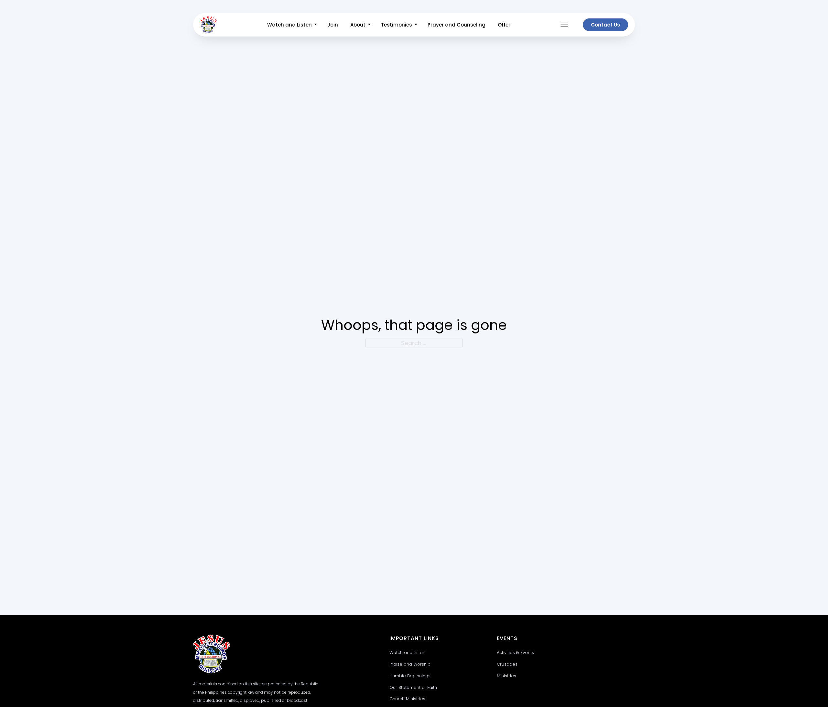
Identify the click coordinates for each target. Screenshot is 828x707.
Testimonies (396, 24)
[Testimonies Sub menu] (416, 24)
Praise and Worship (409, 664)
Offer (504, 24)
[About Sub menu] (369, 24)
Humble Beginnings (409, 676)
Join (332, 24)
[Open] (564, 25)
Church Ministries (407, 699)
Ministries (506, 676)
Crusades (507, 664)
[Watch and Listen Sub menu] (315, 24)
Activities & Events (515, 652)
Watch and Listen (289, 24)
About (357, 24)
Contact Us (605, 24)
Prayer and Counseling (456, 24)
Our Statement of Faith (413, 687)
